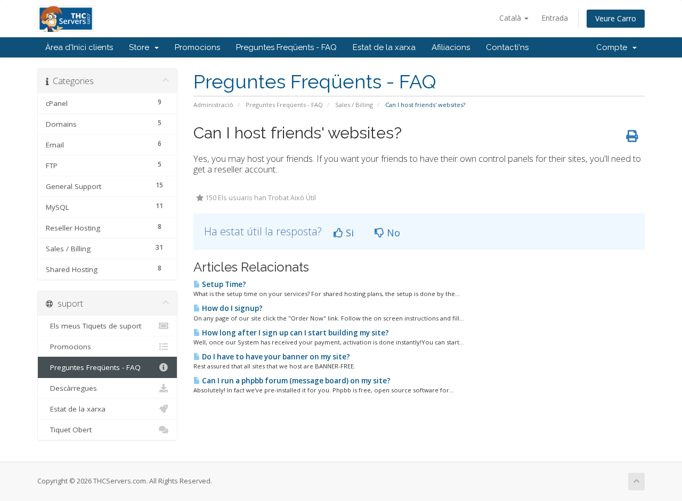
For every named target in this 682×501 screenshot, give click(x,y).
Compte (613, 47)
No (392, 232)
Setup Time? (223, 284)
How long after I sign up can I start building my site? (294, 333)
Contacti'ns (507, 47)
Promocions (197, 47)
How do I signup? (231, 308)
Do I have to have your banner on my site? (275, 357)
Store (141, 47)
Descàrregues (71, 388)
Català (511, 18)
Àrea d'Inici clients (79, 47)
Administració (213, 105)
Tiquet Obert (69, 429)
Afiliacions (451, 47)
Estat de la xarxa (384, 47)
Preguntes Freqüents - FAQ (286, 47)
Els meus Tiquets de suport (93, 326)
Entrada (554, 18)
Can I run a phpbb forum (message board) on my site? (295, 380)
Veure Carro (615, 18)
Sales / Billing (354, 105)
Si (348, 232)
